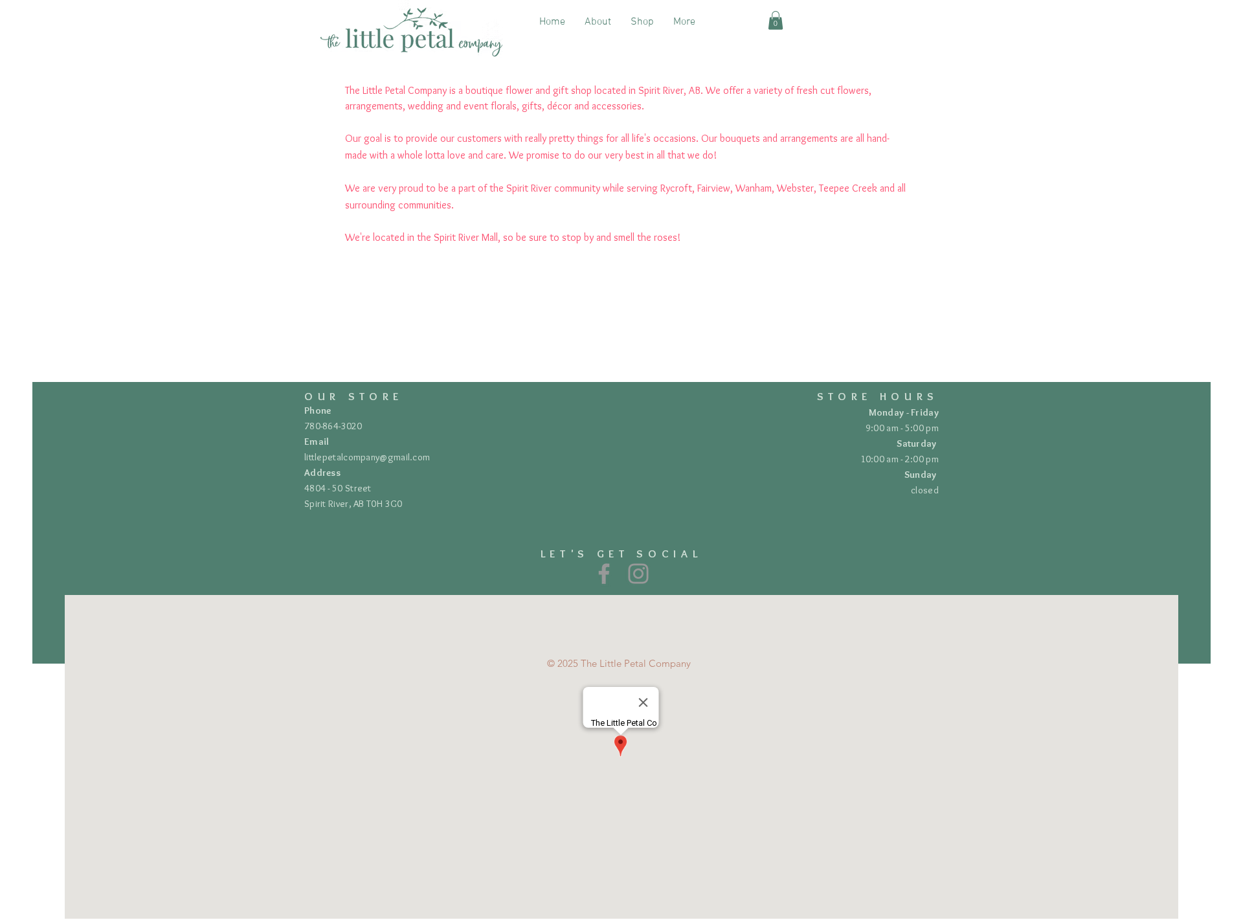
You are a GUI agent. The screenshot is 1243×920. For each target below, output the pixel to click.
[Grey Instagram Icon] (638, 573)
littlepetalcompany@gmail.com (367, 457)
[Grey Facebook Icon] (604, 573)
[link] (775, 20)
